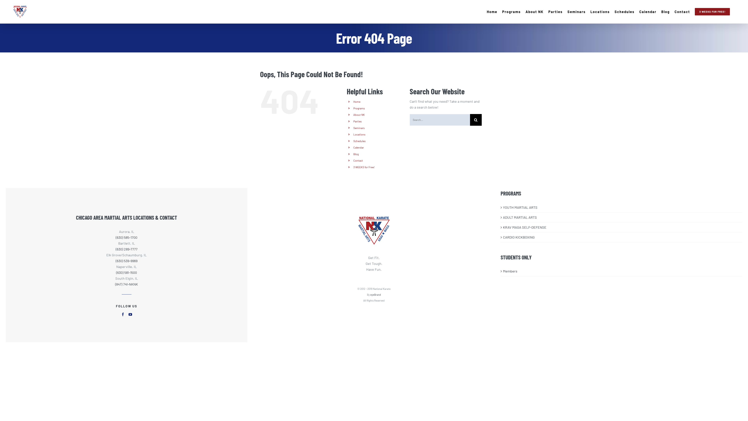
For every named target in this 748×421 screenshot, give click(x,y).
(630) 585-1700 (126, 237)
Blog (356, 154)
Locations (359, 134)
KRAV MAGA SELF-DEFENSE (524, 227)
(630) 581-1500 (126, 272)
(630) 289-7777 (127, 249)
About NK (359, 114)
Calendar (358, 147)
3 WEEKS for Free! (364, 167)
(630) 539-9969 (127, 261)
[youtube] (130, 314)
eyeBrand (375, 294)
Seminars (359, 128)
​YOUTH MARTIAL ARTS (520, 207)
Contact (358, 160)
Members (510, 271)
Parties (357, 121)
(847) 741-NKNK (126, 284)
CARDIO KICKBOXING (519, 237)
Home (356, 101)
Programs (359, 108)
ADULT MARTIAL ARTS (520, 217)
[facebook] (123, 314)
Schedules (359, 141)
